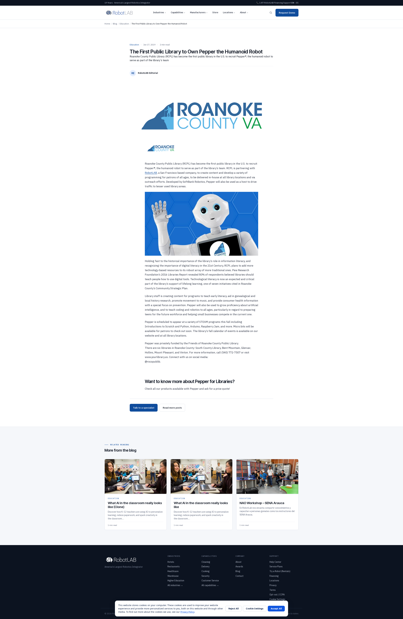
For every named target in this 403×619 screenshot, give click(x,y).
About (243, 12)
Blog (115, 23)
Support (287, 2)
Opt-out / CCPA (277, 594)
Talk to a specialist (143, 407)
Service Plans (276, 566)
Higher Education (175, 580)
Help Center (275, 562)
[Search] (271, 12)
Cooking (206, 571)
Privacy (273, 585)
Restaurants (173, 566)
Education (124, 23)
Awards (239, 566)
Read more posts (172, 407)
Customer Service (210, 580)
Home (107, 23)
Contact (240, 576)
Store (215, 12)
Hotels (170, 562)
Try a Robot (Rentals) (280, 571)
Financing (278, 2)
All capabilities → (210, 585)
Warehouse (173, 576)
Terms (273, 590)
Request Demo (287, 12)
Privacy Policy (187, 611)
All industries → (175, 585)
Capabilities (177, 12)
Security (206, 576)
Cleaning (206, 562)
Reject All (233, 608)
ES (297, 2)
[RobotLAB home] (119, 13)
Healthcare (173, 571)
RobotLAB (151, 172)
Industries (158, 12)
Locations (228, 12)
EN (292, 2)
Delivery (206, 566)
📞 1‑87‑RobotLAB (265, 2)
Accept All (276, 608)
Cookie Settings (277, 599)
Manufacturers (197, 12)
